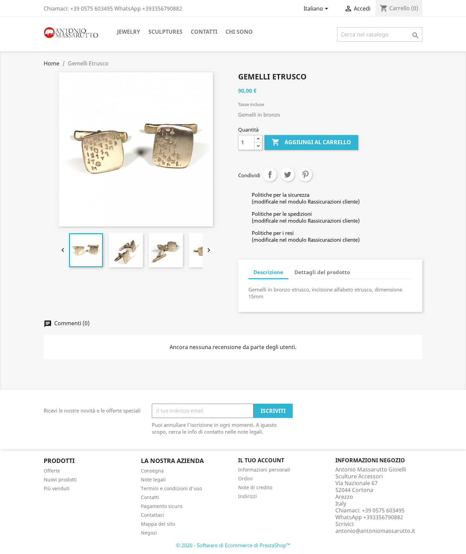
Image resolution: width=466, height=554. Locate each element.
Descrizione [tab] (268, 272)
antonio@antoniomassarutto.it (375, 531)
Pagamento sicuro (161, 506)
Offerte (52, 470)
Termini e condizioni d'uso (171, 488)
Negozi (149, 532)
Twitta (287, 174)
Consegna (152, 470)
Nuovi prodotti (60, 479)
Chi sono (239, 31)
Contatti (204, 31)
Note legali (153, 479)
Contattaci (152, 515)
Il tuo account (261, 460)
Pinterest (305, 174)
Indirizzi (247, 496)
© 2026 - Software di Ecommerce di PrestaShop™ (233, 545)
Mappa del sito (158, 524)
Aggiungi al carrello (311, 142)
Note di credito (255, 487)
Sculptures (165, 31)
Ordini (245, 478)
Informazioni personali (264, 469)
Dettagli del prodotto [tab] (322, 272)
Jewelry (128, 31)
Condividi (270, 174)
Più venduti (57, 488)
